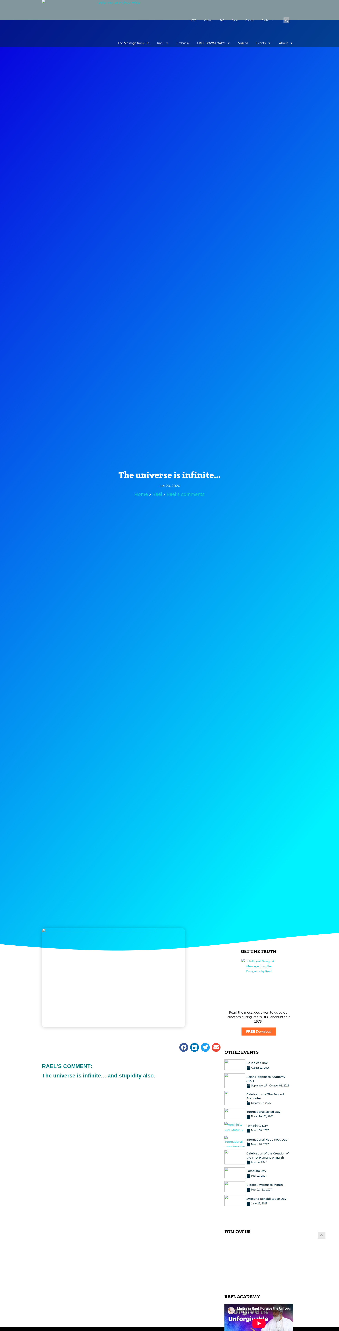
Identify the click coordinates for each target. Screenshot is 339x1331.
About (283, 43)
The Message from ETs (133, 43)
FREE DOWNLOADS (211, 43)
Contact (208, 20)
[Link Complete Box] (258, 1064)
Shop (235, 20)
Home (141, 494)
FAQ (222, 20)
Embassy (183, 43)
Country (249, 20)
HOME (193, 20)
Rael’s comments (186, 494)
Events (261, 43)
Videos (243, 43)
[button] (286, 20)
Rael (160, 43)
